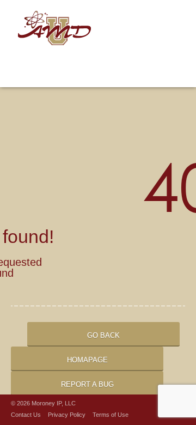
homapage (87, 360)
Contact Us (26, 414)
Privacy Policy (66, 414)
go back (103, 335)
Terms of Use (110, 414)
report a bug (87, 384)
